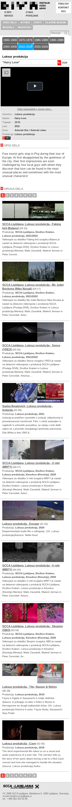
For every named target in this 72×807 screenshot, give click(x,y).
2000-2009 (10, 46)
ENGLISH (63, 3)
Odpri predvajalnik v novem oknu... (35, 109)
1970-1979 (25, 40)
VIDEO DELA (10, 22)
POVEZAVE (32, 15)
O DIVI (7, 12)
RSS (63, 11)
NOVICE (8, 15)
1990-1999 (56, 40)
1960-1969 (10, 40)
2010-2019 (25, 46)
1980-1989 (41, 40)
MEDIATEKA (24, 27)
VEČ (7, 138)
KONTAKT (63, 7)
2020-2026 (41, 46)
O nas (29, 12)
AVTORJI (25, 22)
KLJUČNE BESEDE (55, 22)
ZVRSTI (38, 22)
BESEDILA (8, 27)
